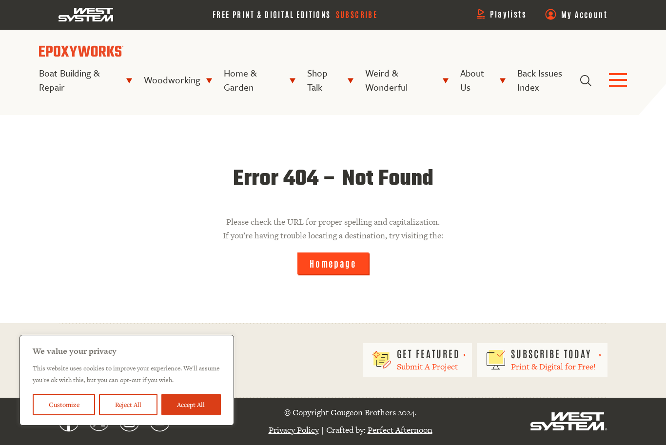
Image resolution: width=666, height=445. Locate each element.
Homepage (333, 263)
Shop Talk (317, 80)
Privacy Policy (294, 430)
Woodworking (172, 79)
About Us (472, 80)
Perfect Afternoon (400, 430)
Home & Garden (240, 80)
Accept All (191, 404)
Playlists (508, 14)
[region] (127, 380)
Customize (64, 404)
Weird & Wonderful (386, 80)
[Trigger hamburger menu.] (618, 80)
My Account (584, 14)
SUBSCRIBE (357, 14)
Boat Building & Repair (69, 80)
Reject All (128, 404)
